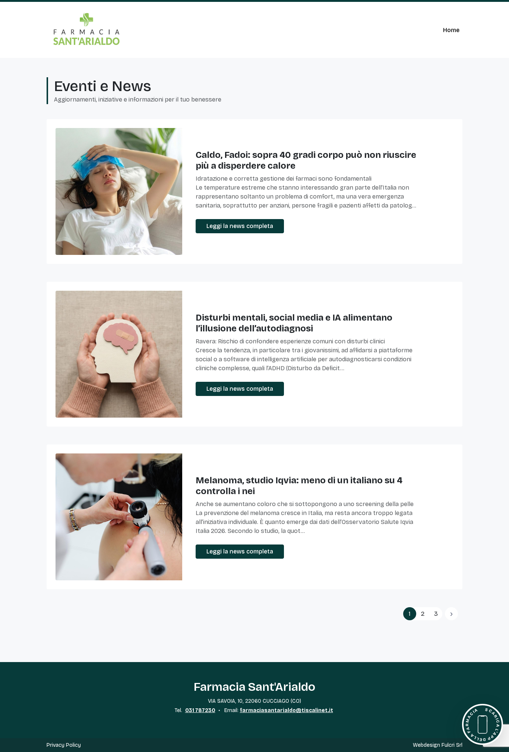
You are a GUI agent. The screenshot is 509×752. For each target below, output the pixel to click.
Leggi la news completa (239, 226)
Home (451, 30)
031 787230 (200, 710)
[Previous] (451, 613)
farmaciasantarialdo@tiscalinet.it (286, 710)
